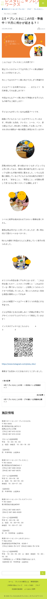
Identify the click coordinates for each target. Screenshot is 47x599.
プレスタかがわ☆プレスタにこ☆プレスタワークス (26, 596)
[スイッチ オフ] (36, 3)
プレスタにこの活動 (10, 14)
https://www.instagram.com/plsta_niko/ (19, 364)
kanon (43, 29)
